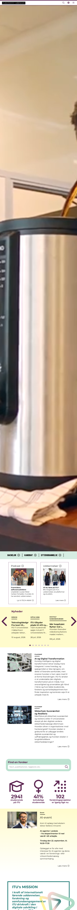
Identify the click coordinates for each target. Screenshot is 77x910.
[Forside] (13, 2)
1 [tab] (30, 645)
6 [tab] (45, 645)
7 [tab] (48, 645)
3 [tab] (36, 645)
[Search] (66, 767)
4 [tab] (39, 645)
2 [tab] (33, 645)
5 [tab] (42, 645)
